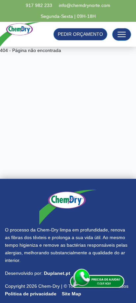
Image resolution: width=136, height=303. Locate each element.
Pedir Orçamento (80, 34)
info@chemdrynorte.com (84, 5)
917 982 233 (39, 5)
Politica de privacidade (30, 293)
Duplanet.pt (57, 273)
